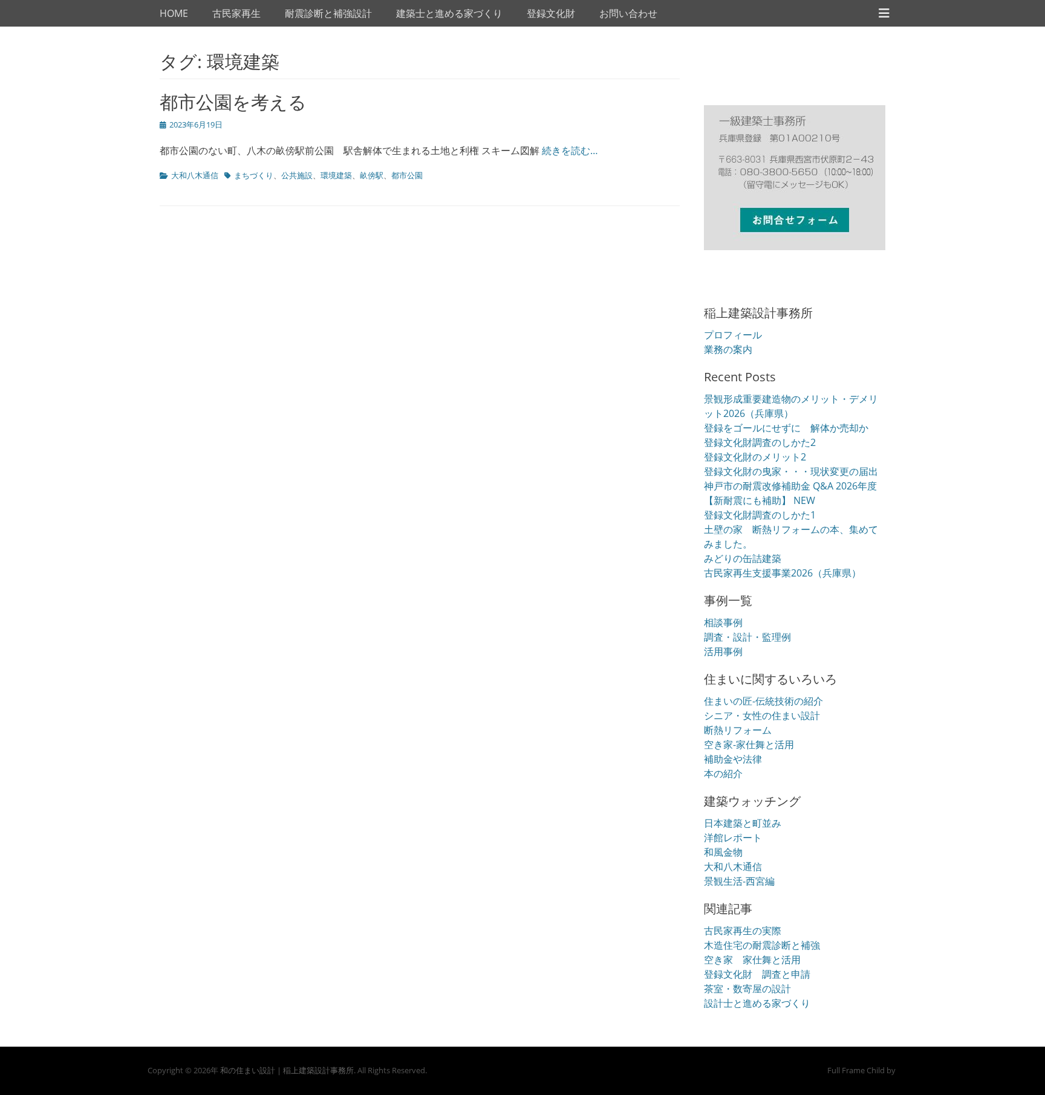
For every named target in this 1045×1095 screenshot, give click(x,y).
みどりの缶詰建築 (742, 558)
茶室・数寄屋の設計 (747, 988)
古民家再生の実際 (742, 930)
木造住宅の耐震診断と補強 (762, 945)
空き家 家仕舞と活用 (752, 959)
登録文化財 (551, 13)
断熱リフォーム (738, 730)
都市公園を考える (233, 101)
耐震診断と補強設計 (328, 13)
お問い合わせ (628, 13)
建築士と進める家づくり (449, 13)
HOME (174, 13)
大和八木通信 (194, 175)
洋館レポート (733, 837)
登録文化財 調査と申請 (757, 974)
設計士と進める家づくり (757, 1003)
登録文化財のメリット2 (755, 457)
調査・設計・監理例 (747, 637)
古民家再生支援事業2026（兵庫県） (782, 573)
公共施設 (297, 175)
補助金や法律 (733, 759)
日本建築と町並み (742, 823)
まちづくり (253, 175)
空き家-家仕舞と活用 (749, 744)
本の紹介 (723, 773)
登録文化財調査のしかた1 (760, 515)
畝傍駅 (371, 175)
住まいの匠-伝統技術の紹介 (763, 701)
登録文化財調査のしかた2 (760, 442)
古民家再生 (236, 13)
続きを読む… (570, 150)
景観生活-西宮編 (739, 881)
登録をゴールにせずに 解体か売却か (786, 427)
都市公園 (407, 175)
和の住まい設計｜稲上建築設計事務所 (287, 1070)
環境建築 (336, 175)
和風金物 (723, 852)
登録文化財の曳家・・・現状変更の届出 (791, 471)
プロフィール (733, 334)
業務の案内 (728, 349)
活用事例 (723, 651)
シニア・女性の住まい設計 (762, 715)
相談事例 (723, 622)
